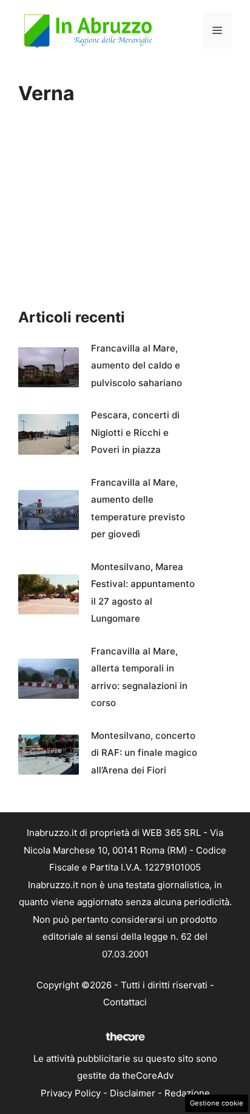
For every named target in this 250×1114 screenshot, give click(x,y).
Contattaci (125, 1002)
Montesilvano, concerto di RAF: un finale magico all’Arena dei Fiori (144, 753)
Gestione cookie (216, 1103)
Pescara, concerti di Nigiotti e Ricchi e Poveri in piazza (135, 432)
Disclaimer (132, 1093)
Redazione (187, 1093)
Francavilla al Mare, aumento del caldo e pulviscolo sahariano (136, 365)
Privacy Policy (71, 1093)
